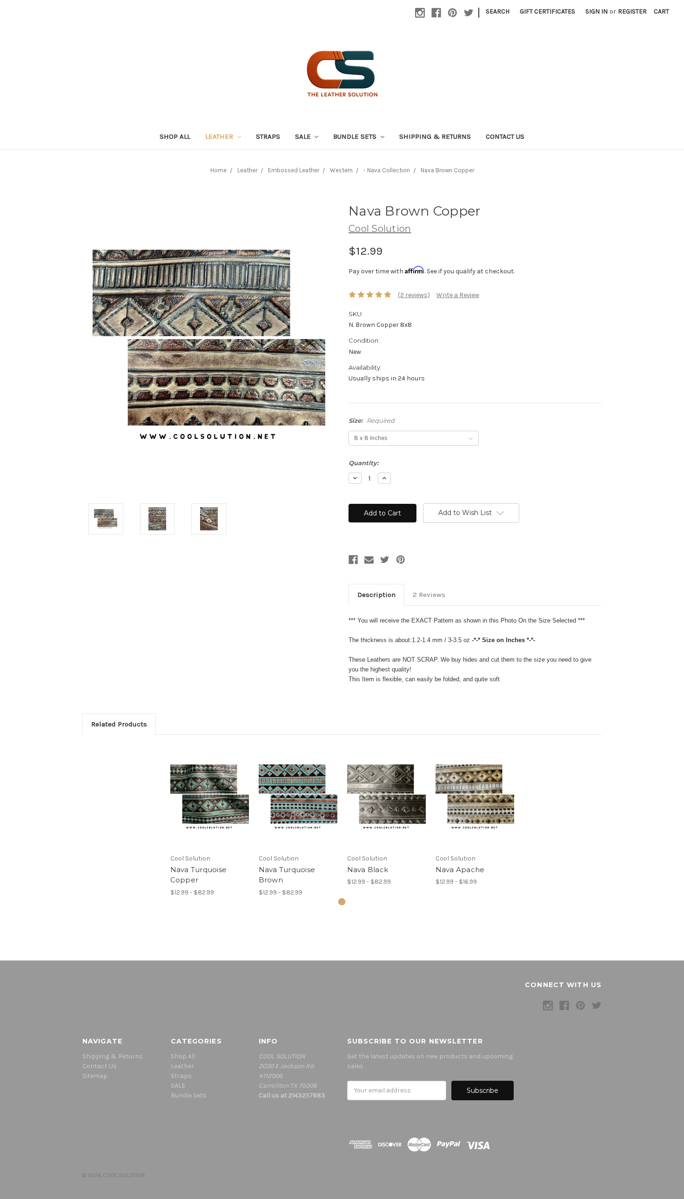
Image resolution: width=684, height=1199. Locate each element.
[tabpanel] (209, 821)
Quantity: (363, 463)
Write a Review (457, 295)
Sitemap (94, 1076)
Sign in (596, 11)
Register (632, 11)
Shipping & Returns (435, 136)
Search (498, 11)
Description (376, 594)
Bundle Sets (355, 136)
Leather (220, 136)
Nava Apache (460, 869)
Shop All (175, 136)
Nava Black (368, 869)
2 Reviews (429, 594)
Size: (372, 420)
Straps (268, 136)
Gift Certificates (547, 11)
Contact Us (505, 136)
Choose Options (209, 796)
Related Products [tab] (119, 724)
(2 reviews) (414, 295)
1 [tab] (341, 901)
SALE (304, 136)
